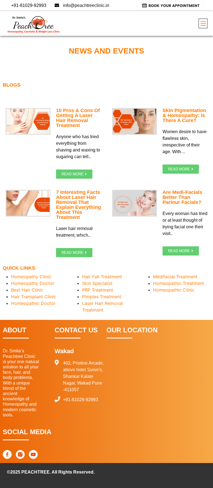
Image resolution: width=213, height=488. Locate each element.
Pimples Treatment (101, 296)
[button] (203, 23)
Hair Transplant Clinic (33, 296)
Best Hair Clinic (27, 290)
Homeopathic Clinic (173, 290)
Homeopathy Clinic (31, 276)
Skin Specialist (97, 283)
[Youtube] (33, 454)
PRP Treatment (97, 290)
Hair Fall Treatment (102, 276)
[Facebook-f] (7, 454)
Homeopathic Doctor (33, 303)
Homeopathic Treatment (178, 283)
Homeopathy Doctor (32, 283)
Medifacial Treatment (175, 276)
